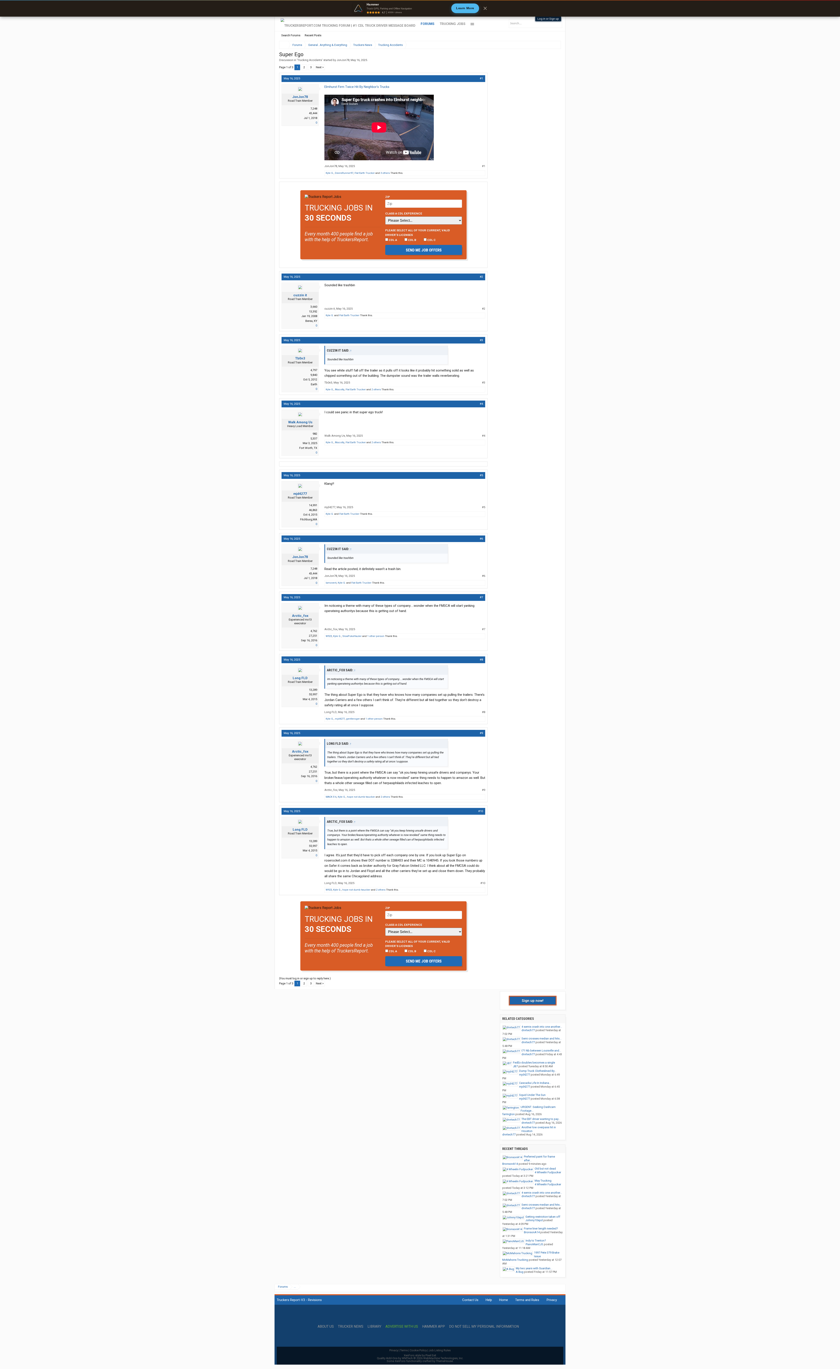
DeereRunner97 (344, 173)
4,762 (313, 631)
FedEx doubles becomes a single (534, 1062)
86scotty (339, 389)
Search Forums (290, 35)
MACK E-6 (331, 796)
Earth (314, 384)
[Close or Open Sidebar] (549, 45)
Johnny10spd (534, 1220)
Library (374, 1326)
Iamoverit (331, 582)
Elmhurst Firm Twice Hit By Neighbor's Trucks (356, 87)
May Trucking (543, 1180)
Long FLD (300, 678)
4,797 (313, 370)
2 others (376, 389)
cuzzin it (300, 295)
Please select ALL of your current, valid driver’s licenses (417, 232)
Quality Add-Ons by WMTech (420, 1358)
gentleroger (353, 718)
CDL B (411, 240)
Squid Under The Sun (532, 1095)
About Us (326, 1326)
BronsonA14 (510, 1163)
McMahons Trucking (515, 1259)
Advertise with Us (401, 1326)
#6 (481, 538)
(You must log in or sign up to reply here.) (305, 978)
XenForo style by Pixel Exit (420, 1355)
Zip (387, 197)
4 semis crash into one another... (542, 1026)
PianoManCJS (534, 1244)
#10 (480, 811)
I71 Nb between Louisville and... (541, 1050)
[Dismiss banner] (485, 8)
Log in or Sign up (548, 18)
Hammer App (433, 1326)
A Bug (519, 1271)
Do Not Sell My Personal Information (484, 1326)
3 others (385, 173)
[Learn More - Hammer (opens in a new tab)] (420, 8)
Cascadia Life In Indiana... (535, 1083)
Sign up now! (533, 1000)
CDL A (392, 240)
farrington (508, 1114)
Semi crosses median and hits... (542, 1038)
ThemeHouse (444, 1361)
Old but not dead (545, 1168)
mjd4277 (300, 494)
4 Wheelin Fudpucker (548, 1172)
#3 (481, 340)
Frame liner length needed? (541, 1228)
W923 (329, 636)
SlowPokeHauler (352, 636)
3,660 (313, 306)
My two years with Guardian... (534, 1268)
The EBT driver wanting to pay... (541, 1119)
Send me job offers (424, 250)
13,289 (313, 689)
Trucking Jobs (452, 24)
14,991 (313, 505)
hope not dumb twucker (361, 796)
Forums (427, 24)
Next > (320, 67)
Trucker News (350, 1326)
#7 (481, 597)
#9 (481, 733)
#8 (481, 659)
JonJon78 (343, 60)
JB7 (515, 1066)
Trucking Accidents (310, 60)
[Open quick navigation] (554, 45)
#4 (481, 403)
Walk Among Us (300, 422)
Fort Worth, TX (308, 448)
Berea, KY (311, 321)
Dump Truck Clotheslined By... (537, 1071)
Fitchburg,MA (308, 519)
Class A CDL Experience (403, 213)
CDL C (431, 240)
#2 (481, 276)
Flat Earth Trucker (365, 173)
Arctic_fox (300, 616)
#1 (481, 78)
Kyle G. (330, 173)
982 (315, 433)
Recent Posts (313, 35)
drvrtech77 (528, 1030)
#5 (481, 475)
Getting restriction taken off (542, 1216)
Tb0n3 (300, 358)
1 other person (375, 636)
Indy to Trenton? (536, 1240)
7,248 (313, 108)
